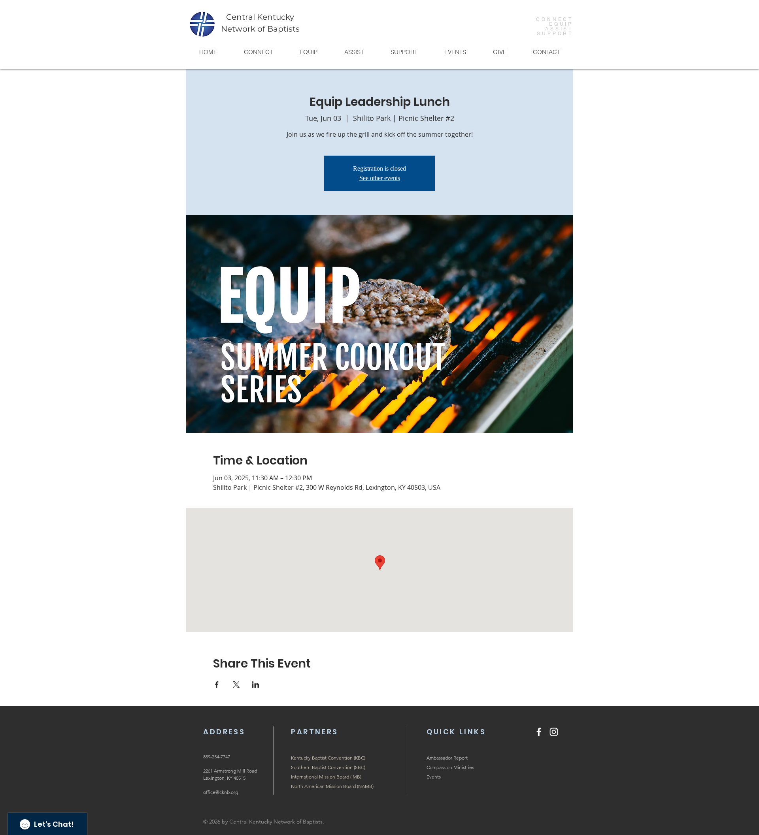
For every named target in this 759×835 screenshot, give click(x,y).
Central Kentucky (260, 17)
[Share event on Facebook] (217, 684)
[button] (258, 52)
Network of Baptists (260, 29)
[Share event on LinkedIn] (255, 684)
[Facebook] (538, 731)
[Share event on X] (236, 684)
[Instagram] (553, 731)
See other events (379, 178)
